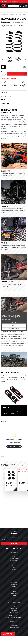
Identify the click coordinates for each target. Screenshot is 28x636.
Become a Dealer (14, 629)
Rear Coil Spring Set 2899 (10, 483)
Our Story (14, 556)
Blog (14, 563)
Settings (14, 322)
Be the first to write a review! (14, 446)
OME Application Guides (14, 614)
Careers (14, 565)
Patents (14, 569)
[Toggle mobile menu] (26, 5)
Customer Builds (14, 562)
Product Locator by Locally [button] (8, 78)
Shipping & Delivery (14, 593)
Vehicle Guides (14, 608)
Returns (14, 591)
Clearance (14, 586)
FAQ (14, 588)
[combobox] (12, 6)
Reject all (14, 325)
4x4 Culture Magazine (14, 558)
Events (14, 567)
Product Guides (14, 610)
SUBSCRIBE (14, 543)
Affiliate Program (14, 560)
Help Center (14, 582)
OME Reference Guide (14, 615)
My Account (14, 579)
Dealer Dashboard (14, 630)
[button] (8, 634)
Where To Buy (14, 606)
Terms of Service (14, 597)
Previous (2, 59)
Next (25, 59)
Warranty (14, 595)
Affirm (14, 589)
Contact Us (14, 580)
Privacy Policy (14, 598)
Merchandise (14, 571)
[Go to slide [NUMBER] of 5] (22, 465)
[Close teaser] (14, 632)
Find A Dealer (14, 625)
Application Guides (14, 612)
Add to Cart (17, 74)
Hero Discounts (14, 584)
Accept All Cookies (14, 328)
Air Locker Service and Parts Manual (14, 617)
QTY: (2, 71)
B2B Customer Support (14, 627)
